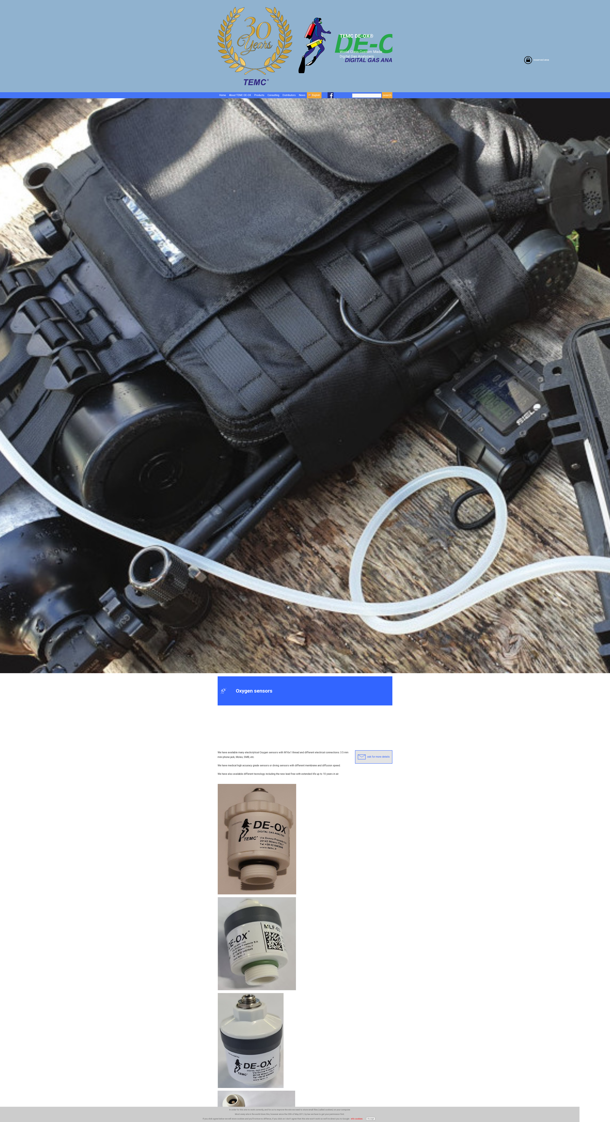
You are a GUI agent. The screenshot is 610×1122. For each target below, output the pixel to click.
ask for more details (378, 756)
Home (222, 95)
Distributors (289, 95)
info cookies (357, 1119)
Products (259, 95)
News (302, 95)
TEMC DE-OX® (361, 45)
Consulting (273, 95)
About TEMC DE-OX (240, 95)
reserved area (541, 59)
